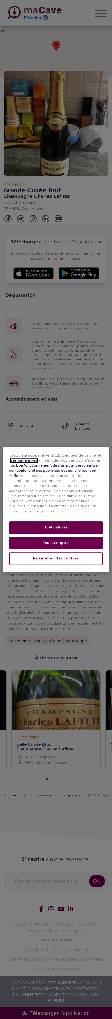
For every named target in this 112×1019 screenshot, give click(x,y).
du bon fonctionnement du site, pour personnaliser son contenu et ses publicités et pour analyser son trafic (54, 470)
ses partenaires (24, 460)
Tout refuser (56, 527)
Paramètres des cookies (56, 558)
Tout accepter (56, 543)
